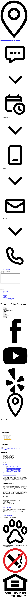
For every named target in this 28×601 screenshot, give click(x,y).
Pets (4, 312)
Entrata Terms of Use (7, 515)
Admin (5, 308)
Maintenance (6, 315)
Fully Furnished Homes (8, 310)
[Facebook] (15, 342)
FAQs (4, 301)
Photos (4, 292)
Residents (5, 297)
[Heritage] (7, 429)
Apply (4, 296)
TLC (4, 307)
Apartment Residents (10, 298)
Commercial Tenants (10, 299)
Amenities (5, 293)
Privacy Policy (6, 472)
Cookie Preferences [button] (7, 473)
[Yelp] (15, 392)
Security (5, 317)
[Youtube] (15, 367)
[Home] (8, 288)
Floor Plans (5, 291)
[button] (15, 543)
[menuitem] (15, 291)
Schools (5, 314)
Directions (5, 295)
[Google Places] (15, 417)
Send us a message (7, 507)
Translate (5, 464)
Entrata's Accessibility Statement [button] (9, 475)
